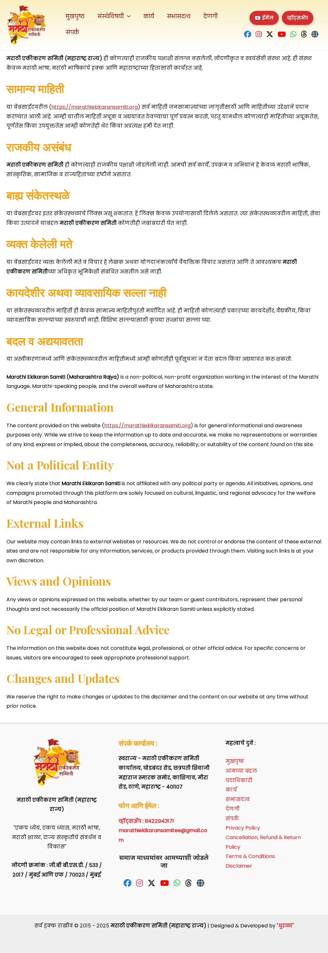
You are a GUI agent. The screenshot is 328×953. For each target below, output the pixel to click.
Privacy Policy (243, 827)
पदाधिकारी (239, 780)
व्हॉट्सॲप (297, 17)
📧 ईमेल (264, 17)
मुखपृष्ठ (75, 17)
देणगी (210, 17)
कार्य (149, 17)
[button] (127, 17)
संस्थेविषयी (110, 17)
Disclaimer (239, 866)
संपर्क (72, 33)
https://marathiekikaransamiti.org (94, 107)
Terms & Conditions (250, 856)
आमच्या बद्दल (241, 771)
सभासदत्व (179, 17)
